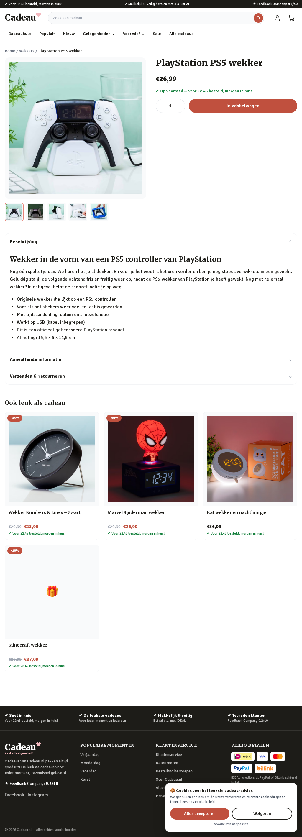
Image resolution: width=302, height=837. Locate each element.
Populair (47, 33)
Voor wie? (131, 33)
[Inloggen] (277, 18)
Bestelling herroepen (174, 771)
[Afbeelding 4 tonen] (77, 212)
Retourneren (167, 762)
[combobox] (156, 18)
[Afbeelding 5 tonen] (99, 212)
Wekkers (26, 50)
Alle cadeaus (181, 33)
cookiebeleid (205, 802)
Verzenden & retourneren (151, 376)
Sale (157, 33)
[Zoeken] (258, 18)
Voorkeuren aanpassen (231, 824)
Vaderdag (88, 771)
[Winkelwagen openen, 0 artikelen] (291, 18)
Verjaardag (89, 754)
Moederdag (90, 762)
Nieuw (69, 33)
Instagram (38, 795)
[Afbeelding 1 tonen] (14, 212)
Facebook (14, 795)
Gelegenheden (97, 33)
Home (10, 50)
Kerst (85, 779)
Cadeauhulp (19, 33)
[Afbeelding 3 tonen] (56, 212)
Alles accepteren (200, 813)
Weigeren (262, 813)
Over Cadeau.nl (169, 779)
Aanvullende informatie (151, 359)
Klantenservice (169, 754)
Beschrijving (151, 242)
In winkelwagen (243, 106)
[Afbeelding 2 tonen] (35, 212)
